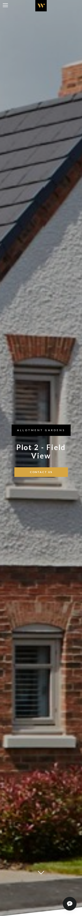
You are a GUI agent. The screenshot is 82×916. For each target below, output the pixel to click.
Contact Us (41, 472)
